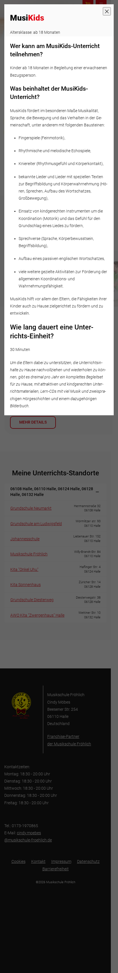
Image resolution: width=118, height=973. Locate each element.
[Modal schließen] (107, 11)
